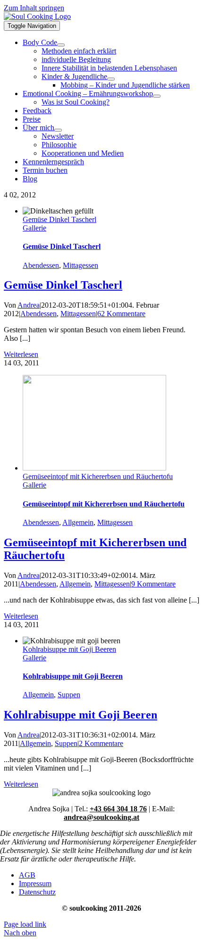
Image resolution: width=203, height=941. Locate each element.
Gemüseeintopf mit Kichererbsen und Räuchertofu (98, 476)
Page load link (25, 924)
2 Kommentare (101, 743)
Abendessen (41, 265)
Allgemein (77, 522)
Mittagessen (80, 265)
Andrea (28, 305)
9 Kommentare (153, 584)
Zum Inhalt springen (34, 8)
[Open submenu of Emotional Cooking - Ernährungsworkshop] (157, 96)
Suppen (69, 695)
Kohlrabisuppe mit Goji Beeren (69, 649)
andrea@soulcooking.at (101, 817)
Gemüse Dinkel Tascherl (59, 219)
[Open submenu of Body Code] (61, 45)
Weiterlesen (21, 354)
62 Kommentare (121, 314)
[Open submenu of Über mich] (58, 130)
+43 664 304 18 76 (118, 809)
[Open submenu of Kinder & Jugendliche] (111, 79)
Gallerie (34, 228)
